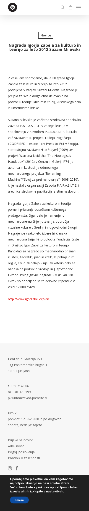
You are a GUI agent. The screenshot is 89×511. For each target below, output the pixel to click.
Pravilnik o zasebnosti (24, 458)
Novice (45, 35)
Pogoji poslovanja (21, 452)
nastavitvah (54, 491)
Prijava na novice (20, 440)
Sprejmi (19, 500)
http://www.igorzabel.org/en (28, 299)
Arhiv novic (16, 446)
